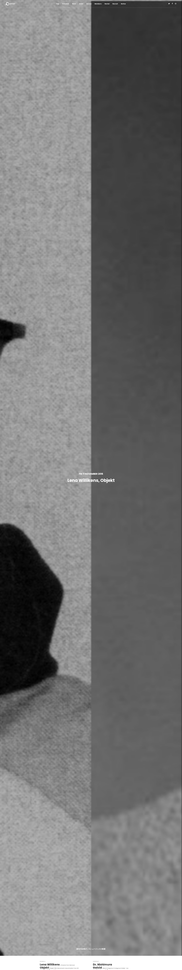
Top (57, 4)
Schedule (65, 4)
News (74, 4)
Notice (123, 4)
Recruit (115, 4)
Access (88, 4)
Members (98, 4)
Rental (107, 4)
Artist (81, 4)
